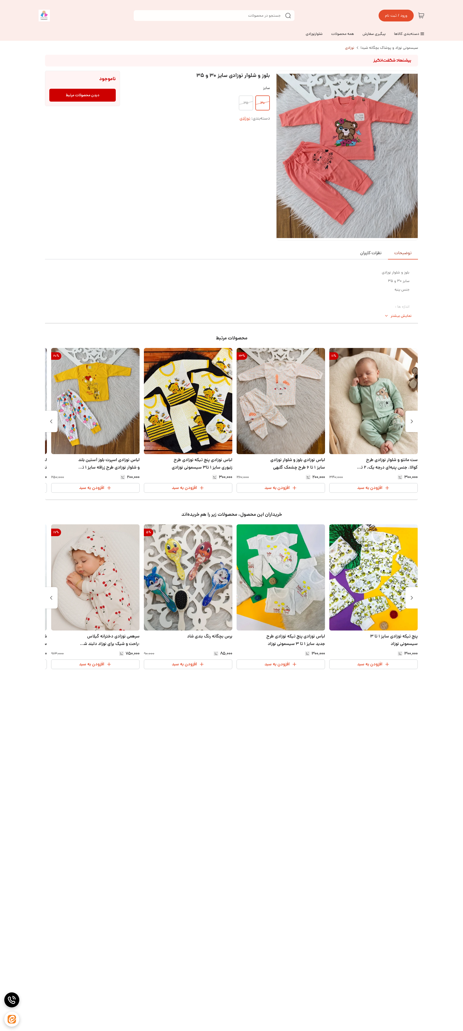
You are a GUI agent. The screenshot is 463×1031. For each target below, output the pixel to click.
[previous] (411, 421)
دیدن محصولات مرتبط (82, 95)
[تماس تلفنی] (11, 999)
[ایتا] (11, 1019)
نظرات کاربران (371, 253)
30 (262, 103)
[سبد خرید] (421, 15)
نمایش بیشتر (401, 315)
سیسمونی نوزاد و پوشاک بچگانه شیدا (389, 47)
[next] (51, 421)
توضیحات (403, 253)
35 (246, 103)
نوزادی (349, 47)
